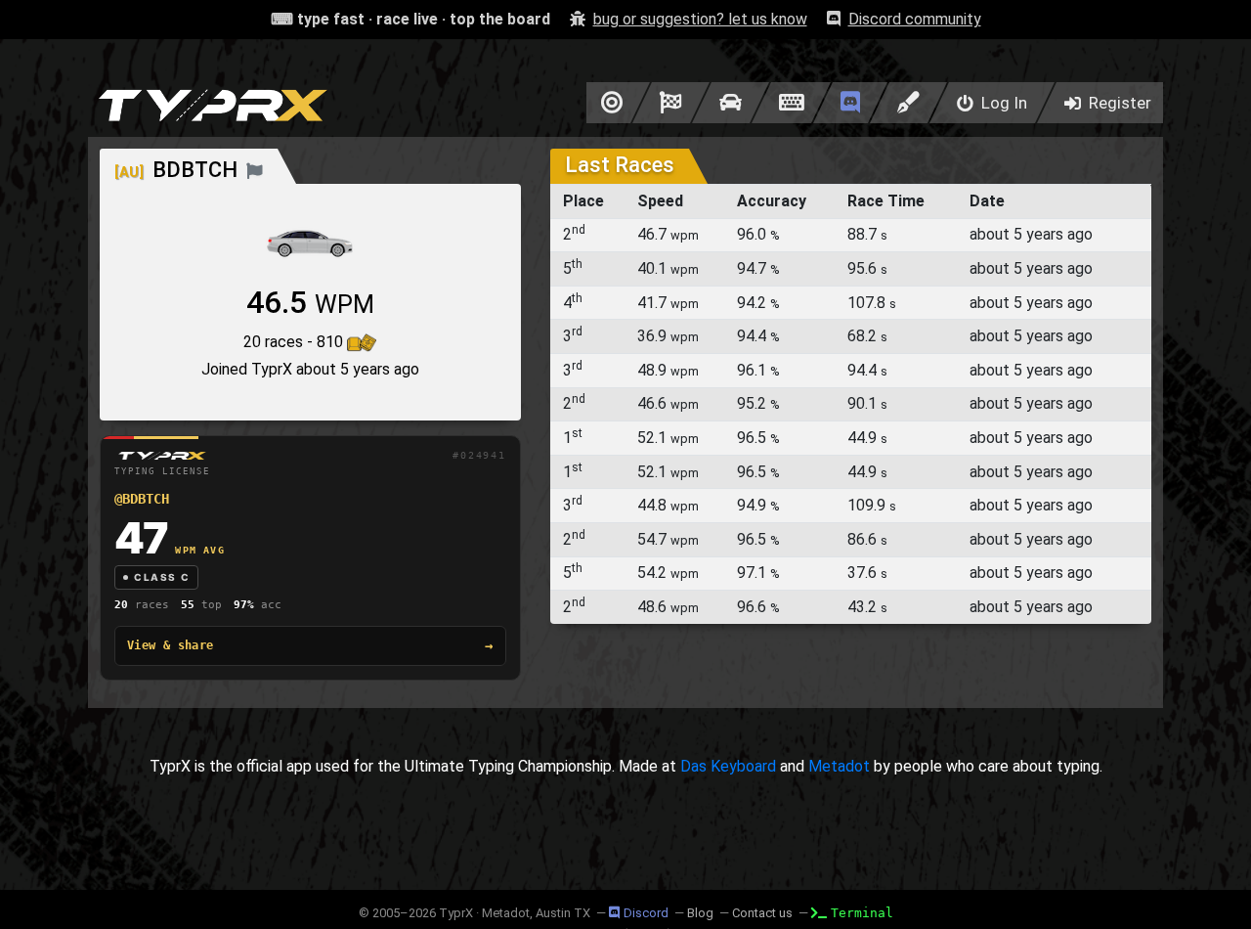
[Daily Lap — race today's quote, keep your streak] (671, 102)
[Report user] (254, 169)
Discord (646, 913)
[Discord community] (850, 102)
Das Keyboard (728, 766)
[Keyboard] (791, 102)
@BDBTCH (141, 499)
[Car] (731, 102)
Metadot (839, 766)
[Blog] (908, 102)
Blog (700, 913)
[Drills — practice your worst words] (608, 102)
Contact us (762, 913)
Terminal (862, 913)
